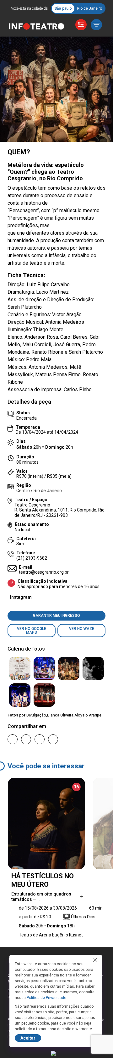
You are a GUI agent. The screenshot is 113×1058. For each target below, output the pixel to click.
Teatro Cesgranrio (32, 504)
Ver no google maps (31, 630)
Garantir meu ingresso (56, 615)
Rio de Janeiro (89, 8)
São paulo (63, 8)
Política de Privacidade (46, 998)
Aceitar (27, 1038)
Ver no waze (81, 628)
